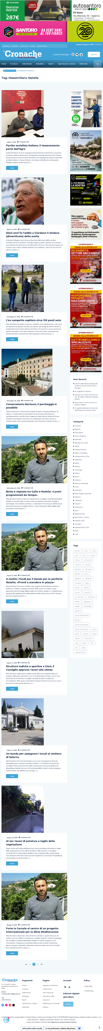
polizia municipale (81, 625)
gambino (88, 578)
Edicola (68, 1004)
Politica (77, 466)
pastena (78, 611)
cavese (92, 555)
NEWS (86, 588)
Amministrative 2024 (82, 456)
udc (76, 648)
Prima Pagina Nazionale (83, 494)
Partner (32, 46)
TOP (92, 643)
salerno (77, 638)
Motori (77, 477)
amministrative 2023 (82, 527)
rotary (94, 634)
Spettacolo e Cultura (66, 64)
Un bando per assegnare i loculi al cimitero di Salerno (33, 755)
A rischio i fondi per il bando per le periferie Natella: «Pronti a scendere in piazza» (34, 580)
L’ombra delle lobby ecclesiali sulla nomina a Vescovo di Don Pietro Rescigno (86, 386)
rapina (85, 634)
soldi (76, 643)
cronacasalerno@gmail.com (10, 994)
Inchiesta (78, 480)
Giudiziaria (78, 460)
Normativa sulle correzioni (48, 998)
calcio (94, 551)
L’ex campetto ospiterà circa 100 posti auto (33, 320)
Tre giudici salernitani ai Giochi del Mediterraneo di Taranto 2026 (86, 409)
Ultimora (78, 497)
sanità (77, 446)
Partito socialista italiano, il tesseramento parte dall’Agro (33, 147)
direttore (78, 569)
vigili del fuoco (80, 652)
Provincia (78, 426)
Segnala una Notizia (50, 985)
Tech (76, 534)
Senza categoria (80, 436)
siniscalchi (88, 638)
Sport (50, 64)
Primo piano (79, 433)
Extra (76, 487)
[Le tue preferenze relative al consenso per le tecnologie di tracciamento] (99, 1027)
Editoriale (83, 64)
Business (77, 429)
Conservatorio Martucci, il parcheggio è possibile (31, 406)
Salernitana (27, 64)
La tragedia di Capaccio (83, 391)
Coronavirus (79, 507)
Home (4, 64)
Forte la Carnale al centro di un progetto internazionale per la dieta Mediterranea (32, 930)
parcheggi (87, 606)
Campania (78, 500)
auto (86, 551)
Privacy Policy (88, 986)
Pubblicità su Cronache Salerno (51, 1005)
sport (84, 643)
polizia (77, 620)
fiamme (77, 574)
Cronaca (13, 64)
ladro (87, 583)
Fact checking (48, 993)
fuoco (86, 574)
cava (84, 555)
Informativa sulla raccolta (32, 1028)
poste (77, 634)
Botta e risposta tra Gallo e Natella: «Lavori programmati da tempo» (33, 493)
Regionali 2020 (80, 514)
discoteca (88, 569)
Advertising (6, 46)
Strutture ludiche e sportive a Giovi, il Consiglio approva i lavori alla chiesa (30, 668)
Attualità (39, 64)
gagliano (78, 578)
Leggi (12, 168)
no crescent (79, 597)
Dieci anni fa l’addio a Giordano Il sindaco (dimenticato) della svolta (32, 234)
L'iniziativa (78, 490)
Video (77, 531)
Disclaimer (15, 46)
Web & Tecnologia (81, 453)
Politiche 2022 (79, 521)
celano (77, 560)
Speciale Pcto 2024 (81, 443)
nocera (77, 592)
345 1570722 (6, 1000)
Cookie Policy (89, 991)
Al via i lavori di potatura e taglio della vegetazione (30, 843)
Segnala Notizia (42, 46)
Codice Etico (47, 989)
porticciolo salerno (81, 629)
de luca (87, 565)
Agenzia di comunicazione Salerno (64, 1022)
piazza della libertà (82, 615)
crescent (78, 565)
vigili (83, 648)
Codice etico (24, 46)
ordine (77, 601)
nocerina (87, 592)
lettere (77, 588)
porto (94, 629)
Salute (77, 463)
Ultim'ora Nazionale (81, 483)
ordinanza (91, 597)
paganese (87, 601)
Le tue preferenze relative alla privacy (60, 1028)
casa (76, 555)
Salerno (77, 473)
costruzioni (88, 560)
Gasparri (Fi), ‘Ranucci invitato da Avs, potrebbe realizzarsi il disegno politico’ (45, 71)
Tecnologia (78, 470)
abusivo (78, 551)
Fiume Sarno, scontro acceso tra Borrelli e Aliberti (86, 404)
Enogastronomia (80, 449)
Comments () (24, 142)
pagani (77, 606)
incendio (78, 583)
